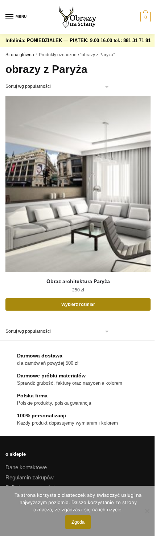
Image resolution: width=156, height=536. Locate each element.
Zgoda (78, 522)
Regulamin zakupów (29, 477)
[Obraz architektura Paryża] (78, 184)
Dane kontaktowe (26, 467)
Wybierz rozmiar (78, 304)
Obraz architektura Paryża (78, 281)
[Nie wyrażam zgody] (147, 511)
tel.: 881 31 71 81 (132, 40)
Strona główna (19, 54)
